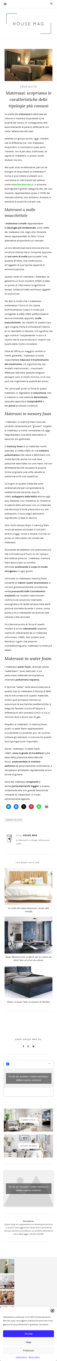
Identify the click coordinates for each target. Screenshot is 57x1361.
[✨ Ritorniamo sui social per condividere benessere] (7, 1266)
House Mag (30, 835)
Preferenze (28, 1350)
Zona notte (28, 86)
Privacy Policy (34, 1357)
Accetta (28, 1333)
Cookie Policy (21, 1357)
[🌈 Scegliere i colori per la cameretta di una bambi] (7, 1282)
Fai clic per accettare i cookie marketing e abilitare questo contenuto (28, 1078)
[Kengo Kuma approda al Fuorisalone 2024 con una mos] (7, 1298)
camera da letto (14, 820)
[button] (52, 1310)
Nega (28, 1342)
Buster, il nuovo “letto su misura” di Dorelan (28, 1001)
